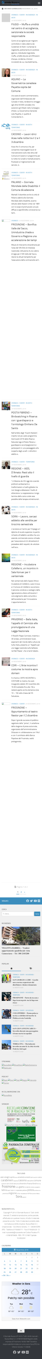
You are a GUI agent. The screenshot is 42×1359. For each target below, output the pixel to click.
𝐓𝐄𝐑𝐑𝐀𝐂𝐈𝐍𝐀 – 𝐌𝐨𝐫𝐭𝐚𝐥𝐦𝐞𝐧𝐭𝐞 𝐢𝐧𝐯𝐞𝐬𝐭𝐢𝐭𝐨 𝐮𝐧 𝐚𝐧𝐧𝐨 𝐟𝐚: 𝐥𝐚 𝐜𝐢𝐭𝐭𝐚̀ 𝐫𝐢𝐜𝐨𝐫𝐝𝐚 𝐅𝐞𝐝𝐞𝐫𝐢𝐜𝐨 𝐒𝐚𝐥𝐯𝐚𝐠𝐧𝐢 (26, 1046)
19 (10, 1268)
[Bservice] (21, 1164)
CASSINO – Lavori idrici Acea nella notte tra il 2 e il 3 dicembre (25, 138)
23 (32, 1268)
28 (21, 1272)
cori (7, 1184)
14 (21, 1265)
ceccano (30, 1180)
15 (26, 1265)
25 (4, 1272)
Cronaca (14, 15)
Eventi (22, 15)
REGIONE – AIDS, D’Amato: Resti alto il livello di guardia (22, 472)
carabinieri (7, 1180)
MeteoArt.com (25, 1319)
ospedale (19, 1190)
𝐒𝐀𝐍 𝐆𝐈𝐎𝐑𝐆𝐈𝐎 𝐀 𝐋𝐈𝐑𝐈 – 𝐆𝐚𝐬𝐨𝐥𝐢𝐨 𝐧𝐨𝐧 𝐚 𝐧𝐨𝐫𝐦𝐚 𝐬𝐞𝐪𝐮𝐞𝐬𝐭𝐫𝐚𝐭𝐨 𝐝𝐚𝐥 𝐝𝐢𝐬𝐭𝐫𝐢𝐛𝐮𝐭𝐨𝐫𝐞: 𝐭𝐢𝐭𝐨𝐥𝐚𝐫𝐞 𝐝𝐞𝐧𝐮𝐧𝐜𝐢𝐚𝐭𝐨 (25, 982)
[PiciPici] (21, 1122)
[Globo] (29, 1125)
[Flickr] (38, 900)
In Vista (29, 125)
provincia (5, 1193)
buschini (35, 1177)
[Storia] (32, 1080)
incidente (27, 1187)
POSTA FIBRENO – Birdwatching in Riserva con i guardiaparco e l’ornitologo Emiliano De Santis (24, 420)
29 (26, 1272)
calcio (40, 1177)
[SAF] (21, 1141)
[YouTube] (35, 900)
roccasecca (24, 1193)
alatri (2, 1177)
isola (32, 1187)
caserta (16, 1181)
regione (13, 1193)
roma (29, 1193)
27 (15, 1272)
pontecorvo (37, 1190)
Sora (19, 1196)
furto (17, 1187)
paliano (24, 1190)
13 (15, 1265)
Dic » (8, 1275)
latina (4, 1190)
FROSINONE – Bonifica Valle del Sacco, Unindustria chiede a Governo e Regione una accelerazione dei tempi (24, 232)
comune (37, 1180)
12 (10, 1265)
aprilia (12, 1177)
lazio (12, 1190)
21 (21, 1268)
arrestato (21, 1177)
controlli (3, 1184)
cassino (22, 1180)
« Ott (3, 1275)
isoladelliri (37, 1187)
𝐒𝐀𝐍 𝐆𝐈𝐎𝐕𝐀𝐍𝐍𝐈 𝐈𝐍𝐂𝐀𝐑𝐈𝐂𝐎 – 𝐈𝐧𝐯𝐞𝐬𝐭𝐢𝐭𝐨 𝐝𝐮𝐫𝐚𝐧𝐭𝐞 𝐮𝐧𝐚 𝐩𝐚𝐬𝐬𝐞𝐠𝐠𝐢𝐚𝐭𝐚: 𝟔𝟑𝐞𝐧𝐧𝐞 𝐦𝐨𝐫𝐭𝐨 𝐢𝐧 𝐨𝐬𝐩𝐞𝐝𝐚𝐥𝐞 (25, 1031)
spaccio (24, 1197)
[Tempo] (5, 1083)
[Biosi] (34, 1125)
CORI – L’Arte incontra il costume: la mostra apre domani (24, 669)
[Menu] (39, 3)
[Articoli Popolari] (11, 968)
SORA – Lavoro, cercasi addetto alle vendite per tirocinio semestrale (24, 520)
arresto (28, 1177)
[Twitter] (31, 900)
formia (39, 1184)
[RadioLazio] (6, 1068)
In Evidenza (30, 15)
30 (32, 1272)
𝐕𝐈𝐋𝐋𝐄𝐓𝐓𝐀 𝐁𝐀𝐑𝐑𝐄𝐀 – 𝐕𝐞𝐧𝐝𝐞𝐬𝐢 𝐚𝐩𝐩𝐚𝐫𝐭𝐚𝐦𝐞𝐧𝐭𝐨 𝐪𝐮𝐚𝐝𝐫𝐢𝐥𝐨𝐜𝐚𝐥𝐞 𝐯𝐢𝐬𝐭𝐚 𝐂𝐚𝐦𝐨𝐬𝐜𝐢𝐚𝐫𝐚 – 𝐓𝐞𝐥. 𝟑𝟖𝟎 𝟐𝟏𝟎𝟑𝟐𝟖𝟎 (16, 951)
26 (10, 1272)
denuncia (17, 1184)
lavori (9, 1190)
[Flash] (17, 1080)
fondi (35, 1183)
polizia (30, 1190)
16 (32, 1265)
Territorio (15, 128)
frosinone (8, 1186)
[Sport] (11, 1080)
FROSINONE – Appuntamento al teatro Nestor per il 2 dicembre (24, 711)
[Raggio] (23, 1080)
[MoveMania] (17, 1065)
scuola (33, 1193)
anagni (7, 1177)
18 (4, 1268)
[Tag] (30, 968)
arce (16, 1177)
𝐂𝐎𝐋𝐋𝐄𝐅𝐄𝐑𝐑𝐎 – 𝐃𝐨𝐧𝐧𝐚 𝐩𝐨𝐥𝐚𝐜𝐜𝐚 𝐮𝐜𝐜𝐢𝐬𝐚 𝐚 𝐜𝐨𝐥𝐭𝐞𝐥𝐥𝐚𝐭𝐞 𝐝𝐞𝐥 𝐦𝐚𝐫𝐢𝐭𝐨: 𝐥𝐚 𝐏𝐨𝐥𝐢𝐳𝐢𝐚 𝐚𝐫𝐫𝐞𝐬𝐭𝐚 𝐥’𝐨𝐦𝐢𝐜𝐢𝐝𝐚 (25, 1015)
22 (26, 1268)
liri (15, 1190)
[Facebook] (27, 900)
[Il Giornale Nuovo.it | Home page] (14, 3)
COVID (11, 1184)
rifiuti (18, 1193)
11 (4, 1265)
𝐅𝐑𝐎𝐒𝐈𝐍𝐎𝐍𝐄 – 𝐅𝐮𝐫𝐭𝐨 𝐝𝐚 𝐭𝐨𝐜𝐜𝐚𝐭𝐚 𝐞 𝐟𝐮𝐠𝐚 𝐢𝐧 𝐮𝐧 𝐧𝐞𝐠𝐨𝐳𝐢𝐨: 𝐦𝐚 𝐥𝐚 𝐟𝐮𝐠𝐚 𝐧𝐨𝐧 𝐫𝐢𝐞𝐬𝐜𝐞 (26, 1000)
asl (32, 1177)
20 (15, 1268)
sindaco (37, 1193)
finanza (29, 1184)
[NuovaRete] (7, 1065)
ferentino (23, 1184)
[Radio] (5, 1080)
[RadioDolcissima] (30, 1065)
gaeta (21, 1187)
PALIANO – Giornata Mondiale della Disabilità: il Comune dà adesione (25, 186)
